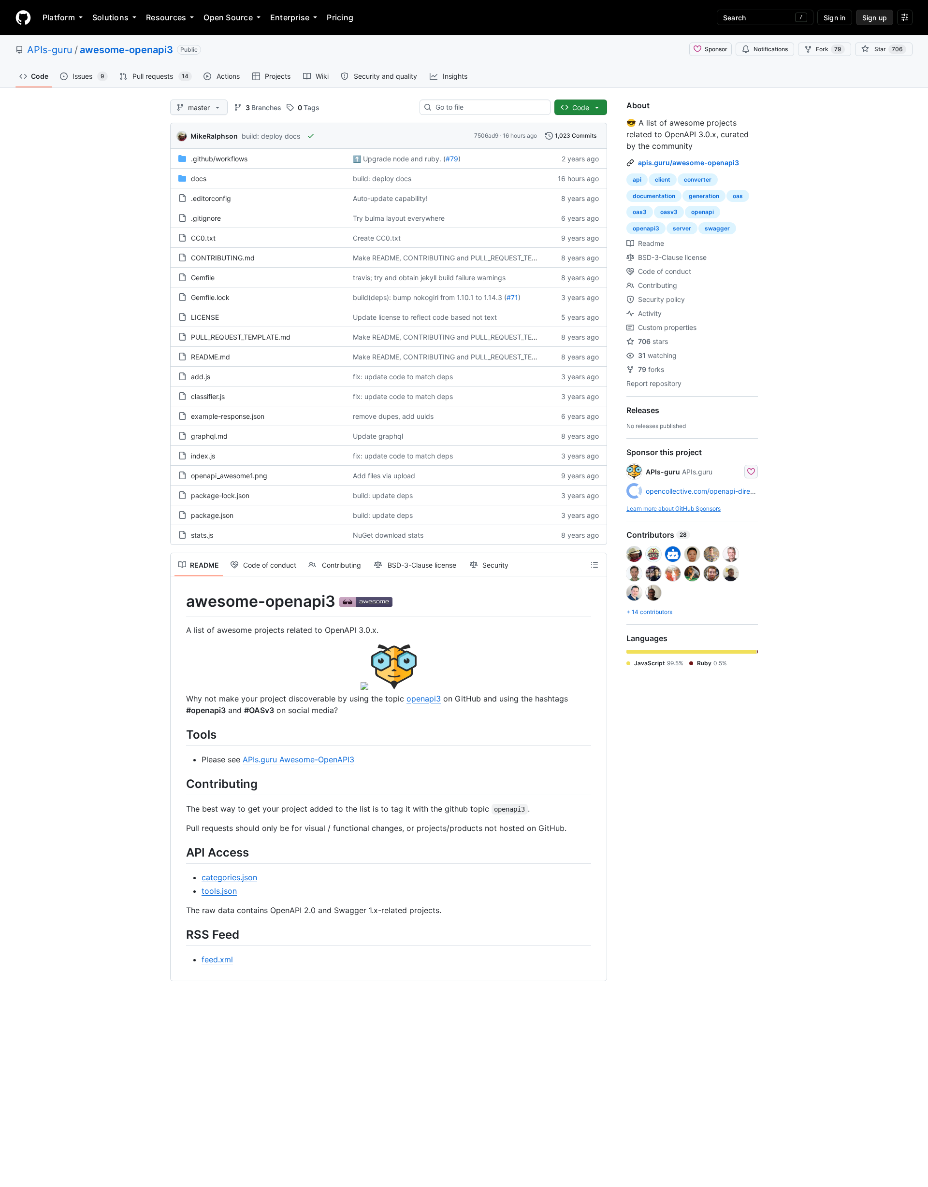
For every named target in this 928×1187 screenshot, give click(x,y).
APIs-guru (49, 50)
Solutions (110, 17)
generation (704, 196)
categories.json (229, 877)
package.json (212, 515)
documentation (654, 196)
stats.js (202, 535)
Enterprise (289, 17)
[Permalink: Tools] (179, 734)
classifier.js (208, 396)
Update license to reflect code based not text (425, 317)
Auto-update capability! (390, 198)
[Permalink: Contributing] (179, 783)
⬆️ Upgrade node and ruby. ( (399, 159)
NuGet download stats (388, 535)
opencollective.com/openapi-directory (706, 491)
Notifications (771, 49)
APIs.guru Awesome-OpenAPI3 (298, 759)
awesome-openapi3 (126, 50)
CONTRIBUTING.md (223, 258)
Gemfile (203, 277)
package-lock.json (220, 495)
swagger (717, 228)
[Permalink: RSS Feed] (179, 934)
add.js (200, 376)
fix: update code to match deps (403, 376)
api (637, 179)
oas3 (640, 211)
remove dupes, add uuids (393, 416)
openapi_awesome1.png (229, 476)
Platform (59, 17)
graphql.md (209, 436)
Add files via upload (384, 476)
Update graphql (378, 436)
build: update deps (383, 495)
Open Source (228, 17)
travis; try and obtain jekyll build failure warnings (429, 277)
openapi (702, 211)
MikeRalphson (214, 136)
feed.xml (217, 959)
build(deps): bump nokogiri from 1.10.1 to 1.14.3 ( (430, 297)
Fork (828, 49)
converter (697, 179)
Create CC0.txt (377, 238)
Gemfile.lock (210, 297)
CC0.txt (203, 238)
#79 (452, 159)
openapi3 (423, 698)
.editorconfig (211, 198)
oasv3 (669, 211)
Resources (166, 17)
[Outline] (594, 564)
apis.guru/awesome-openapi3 (688, 162)
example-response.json (227, 416)
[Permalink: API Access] (179, 852)
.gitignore (206, 218)
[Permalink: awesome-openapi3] (179, 601)
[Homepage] (23, 17)
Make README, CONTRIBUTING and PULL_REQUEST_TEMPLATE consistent (473, 258)
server (682, 228)
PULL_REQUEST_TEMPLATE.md (240, 337)
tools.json (219, 891)
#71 (512, 297)
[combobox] (488, 107)
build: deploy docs (271, 136)
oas (738, 196)
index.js (203, 456)
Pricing (340, 17)
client (662, 179)
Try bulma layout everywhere (399, 218)
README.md (210, 357)
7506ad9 (486, 135)
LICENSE (205, 317)
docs (198, 178)
